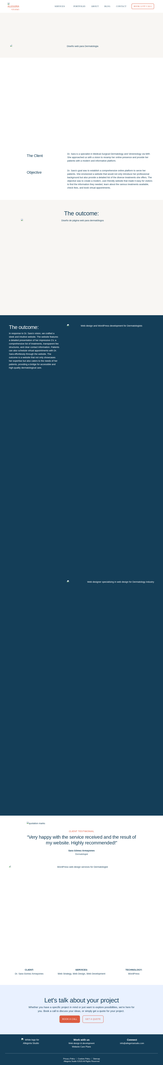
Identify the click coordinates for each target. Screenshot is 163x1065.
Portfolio (79, 6)
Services (60, 6)
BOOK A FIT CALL (143, 6)
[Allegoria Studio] (14, 6)
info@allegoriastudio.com (132, 1043)
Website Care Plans (81, 1047)
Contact (121, 6)
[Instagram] (132, 1047)
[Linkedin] (137, 1047)
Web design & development (81, 1043)
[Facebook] (126, 1047)
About (95, 6)
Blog (107, 6)
